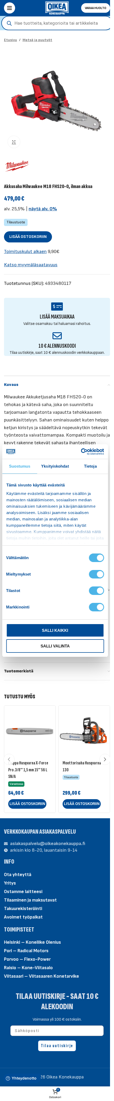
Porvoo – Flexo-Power (27, 959)
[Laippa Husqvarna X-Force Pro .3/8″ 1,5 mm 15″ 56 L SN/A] (29, 731)
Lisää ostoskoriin (28, 236)
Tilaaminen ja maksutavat (30, 900)
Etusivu (10, 40)
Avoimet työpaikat (23, 917)
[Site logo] (57, 7)
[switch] (96, 574)
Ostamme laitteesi (23, 891)
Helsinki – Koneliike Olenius (32, 942)
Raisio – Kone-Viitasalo (28, 968)
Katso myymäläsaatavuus (31, 265)
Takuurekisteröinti (23, 908)
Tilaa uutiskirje (57, 1045)
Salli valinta (55, 646)
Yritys (10, 883)
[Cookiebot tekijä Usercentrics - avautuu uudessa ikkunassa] (81, 451)
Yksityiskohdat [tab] (55, 466)
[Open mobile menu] (9, 8)
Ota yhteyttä (17, 874)
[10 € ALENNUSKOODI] (57, 335)
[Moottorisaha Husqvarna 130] (84, 731)
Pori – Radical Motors (26, 951)
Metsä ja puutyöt (37, 40)
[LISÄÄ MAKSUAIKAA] (57, 306)
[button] (27, 804)
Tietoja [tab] (90, 466)
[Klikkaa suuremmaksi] (14, 142)
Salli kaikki (55, 630)
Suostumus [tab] (19, 466)
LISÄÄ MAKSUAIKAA (57, 316)
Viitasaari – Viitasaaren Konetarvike (41, 976)
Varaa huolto (95, 8)
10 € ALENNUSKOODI (57, 346)
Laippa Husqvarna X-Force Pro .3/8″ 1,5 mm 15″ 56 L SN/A (28, 769)
